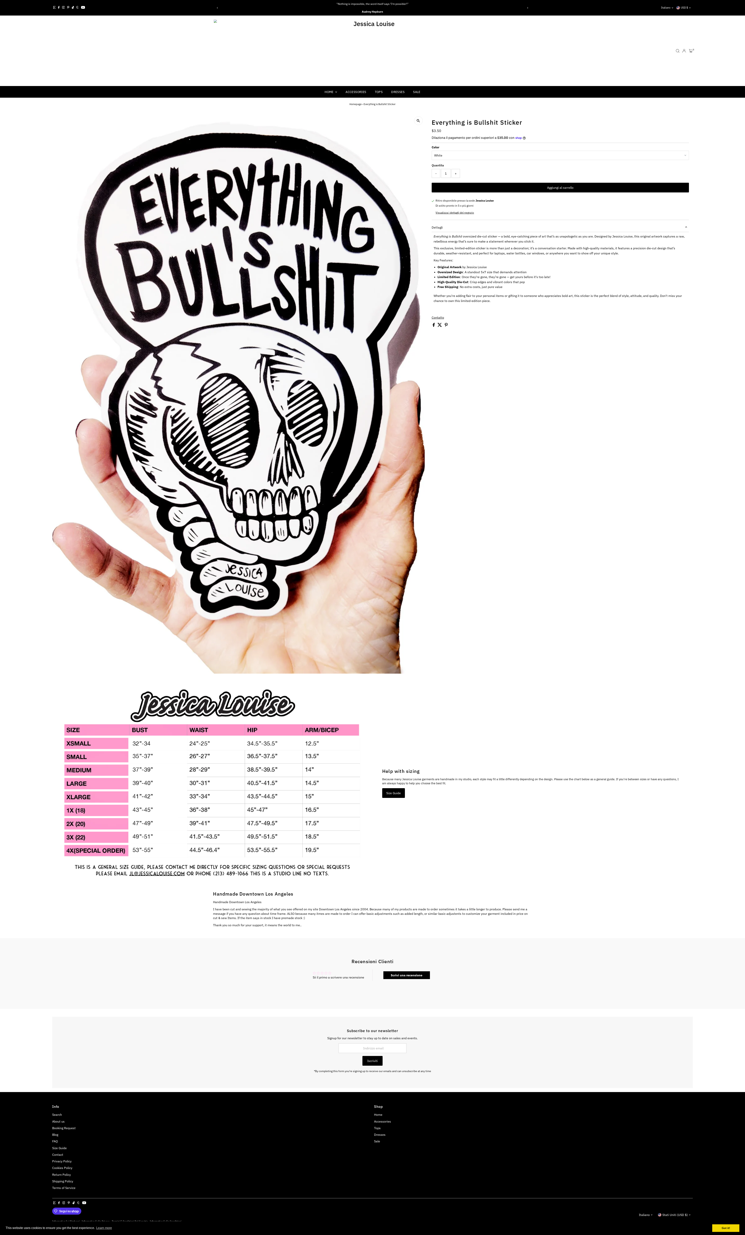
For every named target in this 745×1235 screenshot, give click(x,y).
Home (329, 92)
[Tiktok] (73, 7)
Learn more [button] (104, 1228)
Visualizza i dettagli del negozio (455, 212)
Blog (55, 1135)
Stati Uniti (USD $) (675, 1215)
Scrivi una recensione (406, 975)
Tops (379, 92)
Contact (57, 1155)
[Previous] (217, 7)
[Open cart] (691, 51)
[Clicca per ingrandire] (418, 120)
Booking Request (64, 1128)
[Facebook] (59, 7)
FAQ (55, 1141)
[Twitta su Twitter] (440, 326)
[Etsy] (54, 7)
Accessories (356, 92)
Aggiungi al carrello (560, 188)
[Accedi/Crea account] (684, 51)
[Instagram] (63, 7)
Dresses (398, 92)
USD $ (684, 7)
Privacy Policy (62, 1161)
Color (435, 147)
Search (57, 1115)
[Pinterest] (68, 7)
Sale (416, 92)
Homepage (355, 104)
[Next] (527, 7)
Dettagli (437, 227)
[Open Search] (677, 51)
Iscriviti (372, 1061)
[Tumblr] (77, 7)
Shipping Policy (62, 1181)
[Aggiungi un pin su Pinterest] (446, 326)
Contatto (438, 317)
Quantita (438, 165)
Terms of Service (63, 1188)
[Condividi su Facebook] (434, 326)
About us (58, 1121)
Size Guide (393, 793)
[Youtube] (83, 7)
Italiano (665, 7)
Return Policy (61, 1175)
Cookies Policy (62, 1168)
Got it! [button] (726, 1228)
